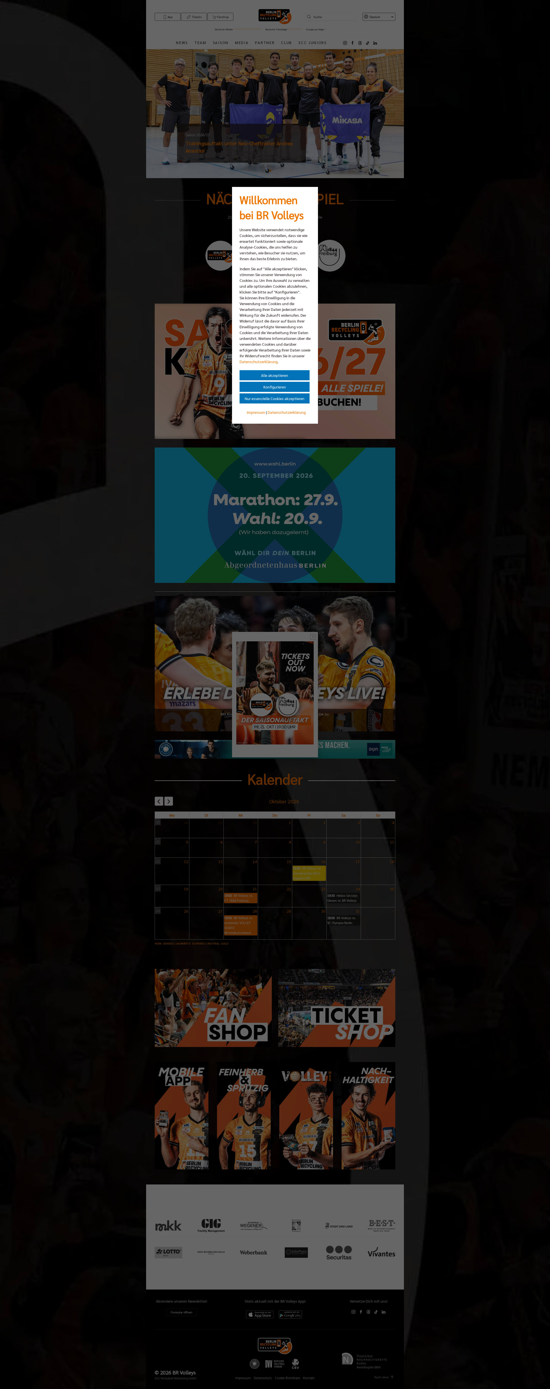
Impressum (256, 412)
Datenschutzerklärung (259, 361)
